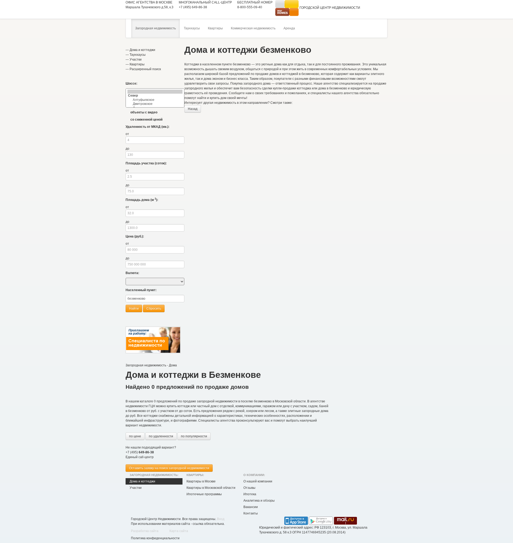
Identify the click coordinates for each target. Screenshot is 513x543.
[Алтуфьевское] (154, 100)
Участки (136, 59)
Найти (134, 308)
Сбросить (153, 308)
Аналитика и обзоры (259, 500)
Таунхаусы (192, 28)
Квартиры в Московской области (210, 488)
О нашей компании (257, 481)
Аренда (289, 28)
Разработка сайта (144, 531)
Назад (192, 109)
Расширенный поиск (145, 69)
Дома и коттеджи (142, 50)
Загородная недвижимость (155, 28)
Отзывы (249, 488)
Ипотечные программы (204, 494)
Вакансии (250, 507)
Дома (173, 365)
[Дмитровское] (154, 104)
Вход (220, 519)
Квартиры (215, 28)
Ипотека (249, 494)
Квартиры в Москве (201, 481)
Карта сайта (178, 531)
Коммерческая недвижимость (253, 28)
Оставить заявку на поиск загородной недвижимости (169, 468)
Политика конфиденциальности (155, 538)
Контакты (250, 513)
